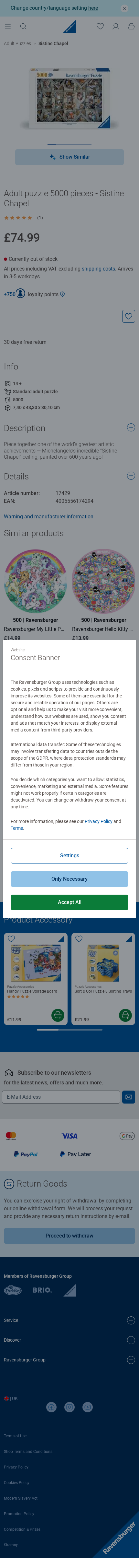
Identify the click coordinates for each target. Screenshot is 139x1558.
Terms (17, 828)
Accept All (69, 902)
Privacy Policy (98, 821)
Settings (69, 855)
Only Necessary (69, 879)
